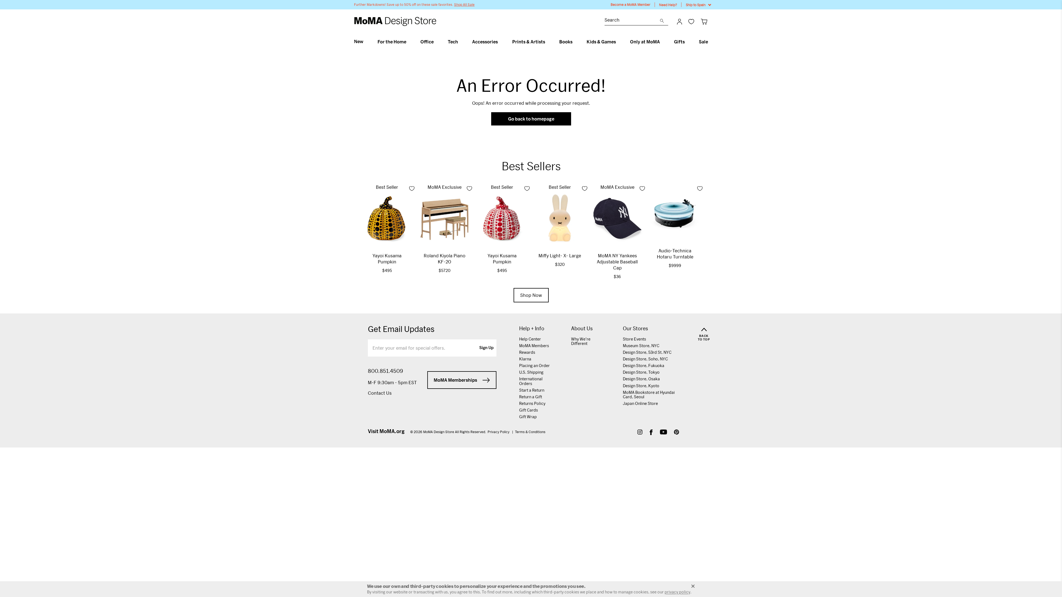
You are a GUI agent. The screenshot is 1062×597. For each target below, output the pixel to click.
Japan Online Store (640, 403)
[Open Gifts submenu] (687, 41)
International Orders (531, 381)
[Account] (679, 21)
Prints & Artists (528, 41)
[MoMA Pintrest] (677, 432)
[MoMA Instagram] (640, 432)
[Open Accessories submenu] (500, 41)
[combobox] (632, 20)
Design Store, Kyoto (641, 385)
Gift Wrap (528, 416)
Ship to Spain (696, 5)
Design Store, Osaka (641, 378)
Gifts (679, 41)
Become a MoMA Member (630, 4)
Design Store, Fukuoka (643, 365)
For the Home (392, 41)
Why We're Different (580, 341)
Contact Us (380, 393)
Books (565, 41)
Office (427, 41)
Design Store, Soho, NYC (645, 359)
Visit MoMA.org (386, 431)
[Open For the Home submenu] (408, 41)
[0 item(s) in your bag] (704, 21)
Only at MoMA (645, 41)
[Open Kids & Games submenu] (618, 41)
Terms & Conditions (530, 432)
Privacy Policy (499, 432)
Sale (703, 41)
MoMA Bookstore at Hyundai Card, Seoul (649, 394)
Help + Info (531, 328)
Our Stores (635, 328)
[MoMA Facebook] (651, 432)
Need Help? (668, 5)
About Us (582, 328)
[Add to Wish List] (411, 188)
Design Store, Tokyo (641, 372)
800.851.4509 (385, 371)
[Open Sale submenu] (710, 41)
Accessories (485, 41)
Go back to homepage (531, 118)
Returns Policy (532, 403)
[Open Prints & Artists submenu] (547, 41)
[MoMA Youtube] (663, 432)
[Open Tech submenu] (460, 41)
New (358, 41)
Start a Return (531, 390)
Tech (453, 41)
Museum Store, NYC (641, 345)
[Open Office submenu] (436, 41)
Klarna (525, 359)
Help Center (530, 339)
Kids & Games (601, 41)
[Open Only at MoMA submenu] (662, 41)
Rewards (527, 352)
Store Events (634, 339)
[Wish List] (691, 21)
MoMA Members (534, 345)
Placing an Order (534, 365)
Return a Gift (530, 396)
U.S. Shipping (531, 372)
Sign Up (486, 348)
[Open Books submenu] (575, 41)
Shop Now (531, 295)
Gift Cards (528, 410)
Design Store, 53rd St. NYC (647, 352)
